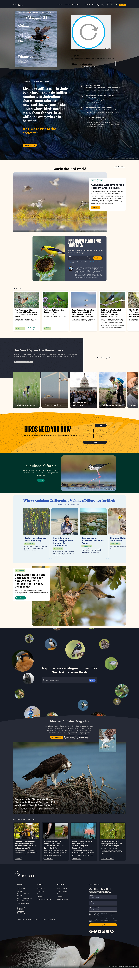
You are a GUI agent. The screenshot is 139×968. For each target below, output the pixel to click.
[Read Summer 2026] (107, 740)
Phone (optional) (94, 907)
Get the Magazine (56, 737)
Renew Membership (62, 899)
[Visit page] (60, 202)
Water (100, 180)
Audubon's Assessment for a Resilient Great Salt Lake (107, 186)
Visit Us (41, 480)
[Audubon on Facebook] (95, 931)
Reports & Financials (23, 901)
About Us (67, 5)
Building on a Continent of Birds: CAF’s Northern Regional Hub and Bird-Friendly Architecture (112, 311)
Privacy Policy (93, 261)
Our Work (59, 5)
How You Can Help (29, 145)
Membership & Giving (98, 5)
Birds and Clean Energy (32, 328)
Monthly (100, 425)
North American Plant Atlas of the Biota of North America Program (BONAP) (89, 276)
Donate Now (60, 894)
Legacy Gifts (60, 896)
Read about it (20, 598)
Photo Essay (48, 858)
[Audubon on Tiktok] (107, 931)
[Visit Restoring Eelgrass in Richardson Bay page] (36, 533)
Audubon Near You (62, 888)
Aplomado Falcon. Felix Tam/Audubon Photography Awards (22, 661)
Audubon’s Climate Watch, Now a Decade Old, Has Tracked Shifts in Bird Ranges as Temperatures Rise (26, 841)
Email (70, 256)
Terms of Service (97, 914)
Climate (18, 858)
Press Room (40, 894)
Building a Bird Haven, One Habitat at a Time (55, 311)
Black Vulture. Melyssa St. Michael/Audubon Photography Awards (28, 678)
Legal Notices (38, 919)
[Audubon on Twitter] (99, 931)
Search (107, 5)
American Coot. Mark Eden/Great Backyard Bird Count (121, 691)
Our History (20, 891)
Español (123, 2)
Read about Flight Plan (104, 358)
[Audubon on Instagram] (91, 931)
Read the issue (70, 737)
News (93, 180)
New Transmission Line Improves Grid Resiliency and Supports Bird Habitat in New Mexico (26, 311)
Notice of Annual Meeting (24, 898)
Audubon (18, 4)
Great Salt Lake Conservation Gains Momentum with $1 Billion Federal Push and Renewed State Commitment (83, 311)
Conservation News (107, 858)
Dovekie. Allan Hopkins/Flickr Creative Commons (117, 701)
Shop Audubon (109, 2)
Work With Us (41, 888)
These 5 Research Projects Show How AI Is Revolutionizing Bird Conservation (83, 841)
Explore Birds (76, 5)
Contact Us (40, 896)
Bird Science (76, 858)
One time (89, 425)
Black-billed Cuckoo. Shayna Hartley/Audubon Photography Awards (19, 694)
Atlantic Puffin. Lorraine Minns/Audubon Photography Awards (51, 644)
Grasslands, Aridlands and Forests (60, 328)
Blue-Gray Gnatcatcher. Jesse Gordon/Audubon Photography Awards (111, 663)
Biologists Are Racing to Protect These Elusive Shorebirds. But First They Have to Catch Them (55, 841)
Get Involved (86, 5)
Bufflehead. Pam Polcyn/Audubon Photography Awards (83, 705)
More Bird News (119, 166)
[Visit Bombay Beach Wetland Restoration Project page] (93, 533)
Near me (115, 5)
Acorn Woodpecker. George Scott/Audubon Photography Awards (75, 649)
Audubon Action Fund (23, 904)
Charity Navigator (21, 910)
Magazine (117, 2)
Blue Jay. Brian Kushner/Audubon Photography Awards (32, 714)
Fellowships (40, 891)
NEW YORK (47, 328)
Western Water (77, 329)
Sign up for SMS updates (44, 899)
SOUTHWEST (20, 328)
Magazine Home (83, 737)
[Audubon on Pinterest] (112, 931)
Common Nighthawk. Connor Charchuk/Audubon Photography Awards (104, 644)
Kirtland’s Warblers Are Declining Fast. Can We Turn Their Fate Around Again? (112, 841)
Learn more (95, 207)
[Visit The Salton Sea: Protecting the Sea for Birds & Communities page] (64, 533)
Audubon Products (62, 891)
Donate (122, 5)
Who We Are (21, 888)
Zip (87, 256)
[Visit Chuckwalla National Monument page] (121, 533)
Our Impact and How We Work (23, 361)
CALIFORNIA (30, 543)
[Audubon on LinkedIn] (103, 931)
